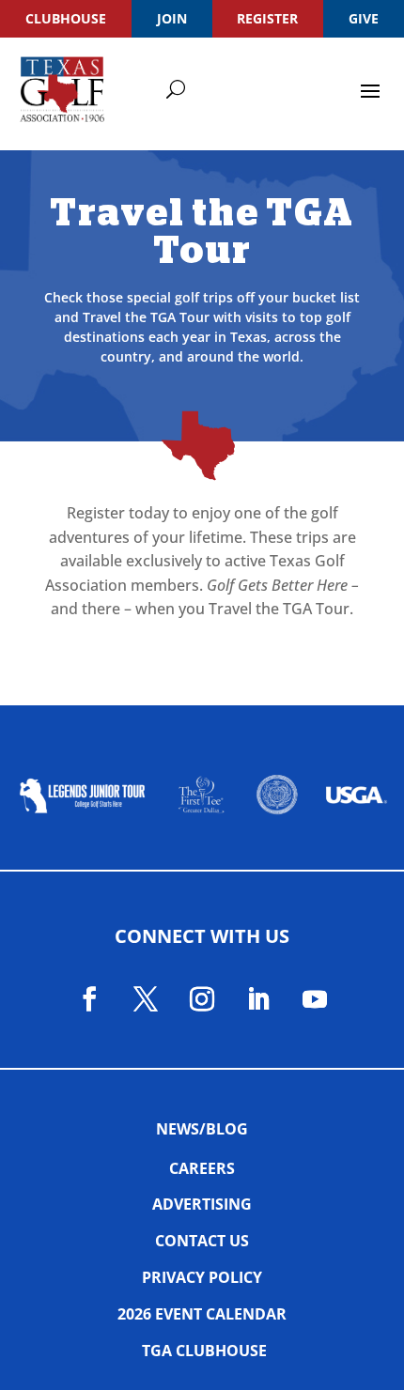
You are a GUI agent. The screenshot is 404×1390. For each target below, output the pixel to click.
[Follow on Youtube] (314, 999)
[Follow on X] (145, 999)
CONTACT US (202, 1240)
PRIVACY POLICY (202, 1277)
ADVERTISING (202, 1204)
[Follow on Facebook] (89, 999)
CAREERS (202, 1168)
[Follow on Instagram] (202, 999)
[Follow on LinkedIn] (258, 999)
